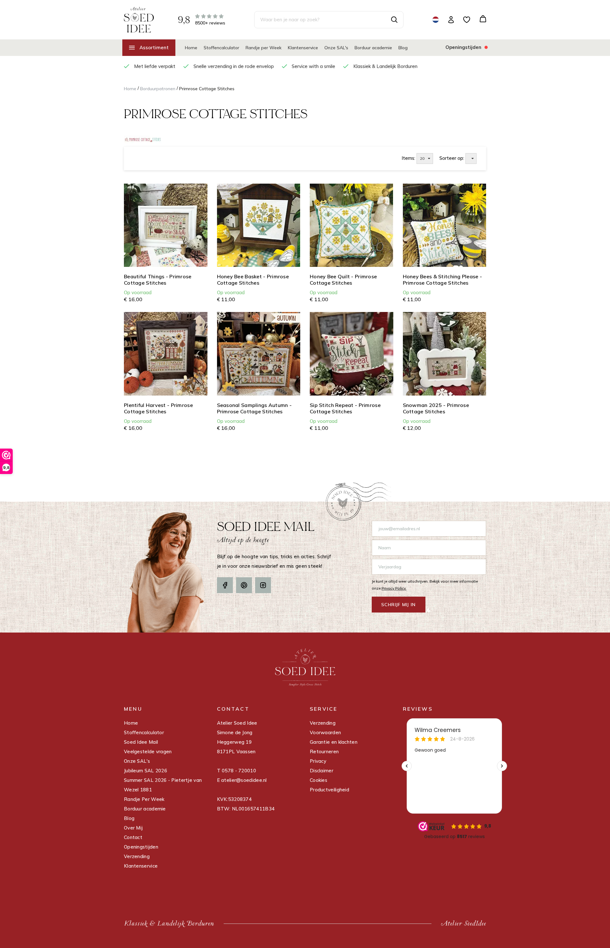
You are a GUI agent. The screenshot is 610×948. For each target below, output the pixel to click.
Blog (403, 48)
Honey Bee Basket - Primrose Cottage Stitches (253, 279)
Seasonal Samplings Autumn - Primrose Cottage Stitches (254, 408)
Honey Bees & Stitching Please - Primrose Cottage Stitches (442, 279)
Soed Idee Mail (141, 742)
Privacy (318, 761)
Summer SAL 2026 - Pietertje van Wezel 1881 (163, 785)
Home (191, 48)
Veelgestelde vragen (148, 751)
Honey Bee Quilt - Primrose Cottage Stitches (343, 279)
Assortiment (154, 47)
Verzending (137, 856)
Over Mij (133, 828)
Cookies (318, 780)
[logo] (139, 19)
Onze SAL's (336, 48)
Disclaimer (321, 771)
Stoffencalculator (221, 48)
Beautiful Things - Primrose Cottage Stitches (158, 279)
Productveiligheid (329, 790)
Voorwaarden (325, 732)
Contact (133, 837)
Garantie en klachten (333, 742)
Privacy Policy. (394, 588)
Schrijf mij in (398, 604)
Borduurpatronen (157, 88)
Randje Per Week (144, 799)
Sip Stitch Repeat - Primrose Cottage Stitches (345, 408)
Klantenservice (303, 48)
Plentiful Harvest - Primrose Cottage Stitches (158, 408)
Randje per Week (263, 48)
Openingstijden (141, 847)
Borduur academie (373, 48)
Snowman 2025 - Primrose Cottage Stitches (436, 408)
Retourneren (324, 751)
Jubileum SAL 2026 (145, 771)
